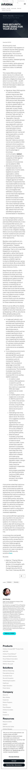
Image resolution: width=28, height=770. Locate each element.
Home (5, 16)
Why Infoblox (6, 697)
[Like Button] (21, 576)
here (10, 553)
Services (5, 704)
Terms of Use (16, 750)
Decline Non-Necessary (14, 765)
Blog (13, 1)
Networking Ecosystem (9, 680)
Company (3, 8)
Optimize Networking (8, 670)
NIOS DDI (5, 651)
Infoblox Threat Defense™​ (9, 654)
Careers (5, 712)
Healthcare (6, 683)
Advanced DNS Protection (10, 656)
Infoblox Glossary (7, 729)
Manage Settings (14, 756)
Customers (6, 700)
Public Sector (6, 688)
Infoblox (9, 582)
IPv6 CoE (19, 8)
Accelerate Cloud (7, 675)
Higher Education (7, 685)
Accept (14, 761)
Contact (12, 2)
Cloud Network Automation (10, 659)
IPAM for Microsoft (8, 664)
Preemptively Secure (8, 673)
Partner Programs (7, 702)
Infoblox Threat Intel (6, 10)
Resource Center (7, 721)
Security (8, 8)
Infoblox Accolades (8, 709)
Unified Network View (8, 661)
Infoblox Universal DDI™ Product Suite (13, 649)
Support (5, 724)
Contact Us (6, 714)
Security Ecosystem (8, 678)
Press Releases (7, 707)
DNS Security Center (8, 726)
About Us (5, 695)
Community (5, 1)
